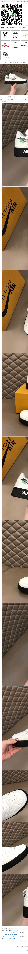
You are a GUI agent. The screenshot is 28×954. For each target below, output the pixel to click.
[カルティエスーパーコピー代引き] (15, 45)
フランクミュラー (15, 941)
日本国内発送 (12, 27)
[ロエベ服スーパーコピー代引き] (5, 55)
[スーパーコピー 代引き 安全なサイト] (11, 25)
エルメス (22, 932)
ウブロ (21, 940)
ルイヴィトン (5, 932)
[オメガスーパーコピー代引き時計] (5, 45)
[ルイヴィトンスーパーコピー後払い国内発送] (5, 35)
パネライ (13, 940)
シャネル (13, 932)
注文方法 (19, 27)
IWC (4, 941)
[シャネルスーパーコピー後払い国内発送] (15, 35)
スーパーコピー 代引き (22, 946)
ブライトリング (23, 941)
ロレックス (5, 940)
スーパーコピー (4, 27)
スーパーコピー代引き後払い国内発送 (9, 62)
